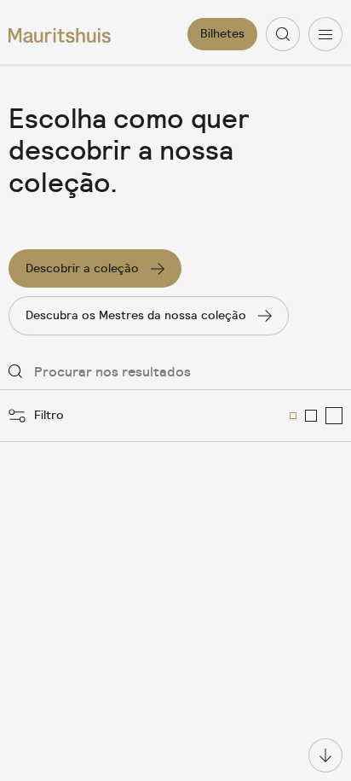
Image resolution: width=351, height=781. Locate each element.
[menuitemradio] (293, 415)
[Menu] (325, 34)
